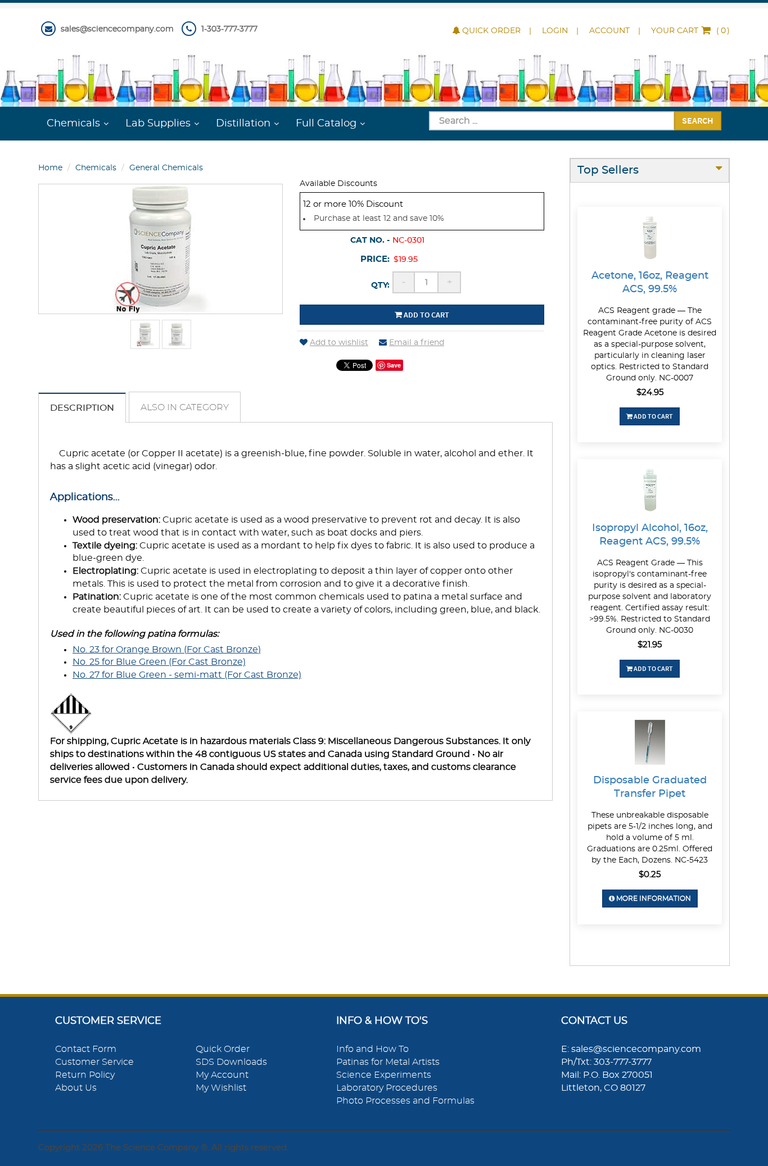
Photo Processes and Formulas (405, 1100)
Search (697, 120)
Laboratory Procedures (386, 1087)
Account (609, 31)
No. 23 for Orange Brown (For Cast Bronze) (167, 649)
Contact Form (85, 1049)
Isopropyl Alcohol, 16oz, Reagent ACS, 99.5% (650, 535)
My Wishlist (221, 1087)
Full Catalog (326, 124)
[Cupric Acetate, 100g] (145, 334)
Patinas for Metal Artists (388, 1062)
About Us (76, 1087)
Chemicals (73, 124)
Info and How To (372, 1049)
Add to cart (425, 315)
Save (394, 365)
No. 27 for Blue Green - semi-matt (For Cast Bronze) (187, 674)
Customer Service (94, 1062)
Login (555, 31)
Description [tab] (82, 407)
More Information (653, 898)
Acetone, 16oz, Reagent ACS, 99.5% (649, 282)
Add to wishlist (339, 343)
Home (50, 168)
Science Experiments (383, 1074)
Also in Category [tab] (185, 407)
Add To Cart (653, 416)
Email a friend (416, 343)
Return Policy (85, 1074)
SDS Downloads (231, 1062)
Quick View (649, 239)
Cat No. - (370, 240)
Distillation (243, 124)
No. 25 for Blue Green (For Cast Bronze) (159, 661)
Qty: (380, 285)
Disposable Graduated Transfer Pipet (650, 787)
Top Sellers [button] (608, 170)
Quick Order (491, 31)
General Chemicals (166, 168)
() (690, 31)
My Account (222, 1074)
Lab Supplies (158, 124)
